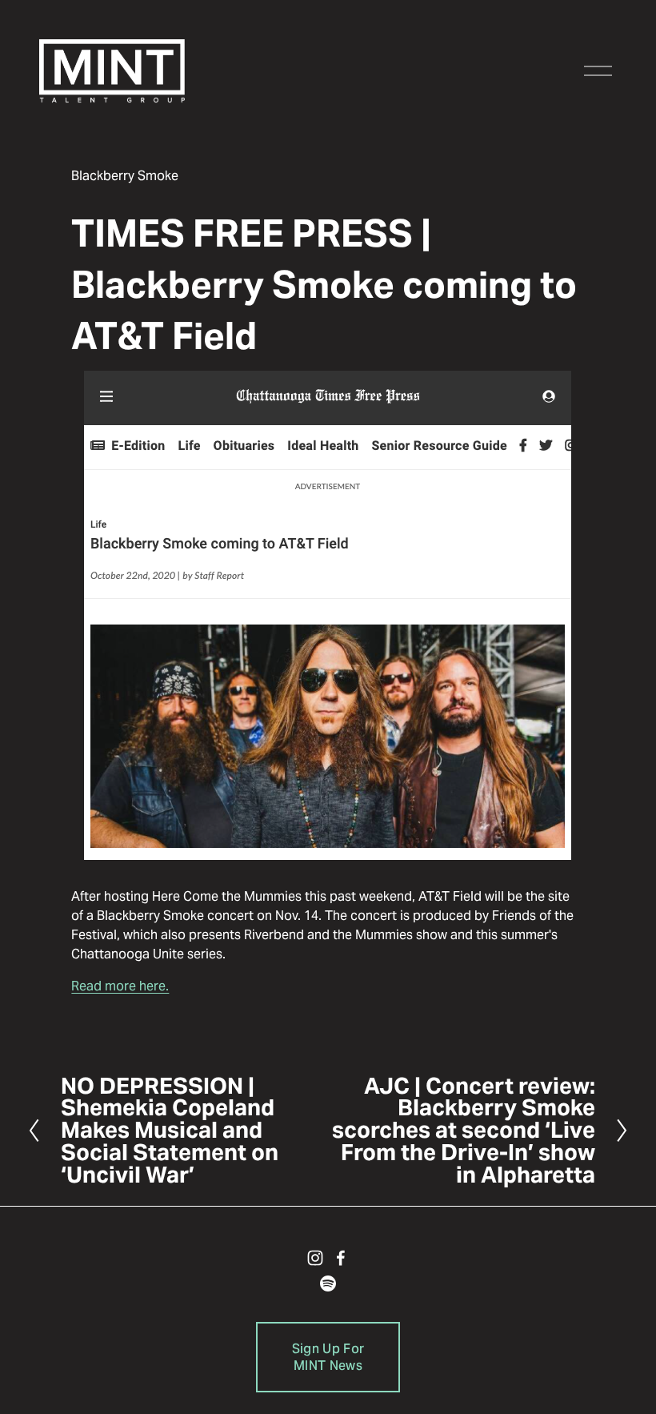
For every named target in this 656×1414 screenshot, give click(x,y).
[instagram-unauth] (315, 1258)
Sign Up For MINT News (328, 1357)
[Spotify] (328, 1283)
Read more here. (120, 986)
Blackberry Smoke (124, 175)
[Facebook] (341, 1258)
